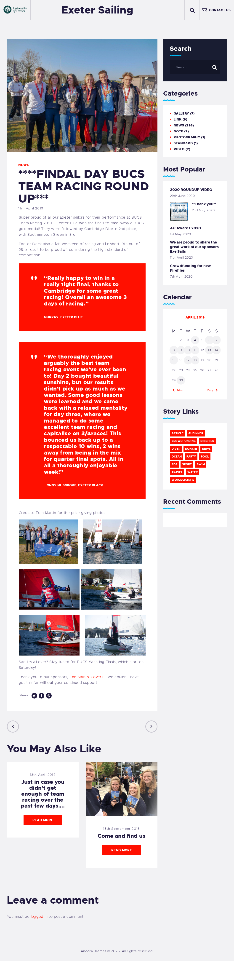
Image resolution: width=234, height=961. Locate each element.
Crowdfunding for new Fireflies (190, 268)
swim (201, 464)
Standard (183, 143)
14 (216, 350)
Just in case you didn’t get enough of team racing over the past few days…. (43, 794)
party (191, 456)
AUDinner (195, 433)
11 (195, 350)
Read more (42, 820)
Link (178, 119)
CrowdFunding (184, 441)
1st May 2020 (180, 234)
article (177, 433)
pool (205, 456)
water (192, 472)
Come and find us (121, 836)
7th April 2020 (181, 276)
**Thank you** (204, 204)
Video (179, 149)
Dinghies (207, 441)
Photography (187, 137)
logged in (39, 916)
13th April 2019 (43, 775)
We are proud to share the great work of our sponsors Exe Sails (194, 247)
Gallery (181, 113)
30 (181, 380)
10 (188, 350)
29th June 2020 (182, 196)
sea (174, 464)
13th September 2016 (121, 829)
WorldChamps (183, 480)
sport (187, 464)
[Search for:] (195, 67)
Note (178, 131)
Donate (191, 449)
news (206, 449)
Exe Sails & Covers (86, 677)
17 (188, 360)
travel (177, 472)
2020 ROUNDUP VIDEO (191, 189)
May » (211, 390)
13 (209, 350)
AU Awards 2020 (185, 228)
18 (195, 360)
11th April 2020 (181, 257)
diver (176, 449)
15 (174, 360)
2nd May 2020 (203, 210)
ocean (177, 456)
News (23, 165)
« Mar (178, 390)
